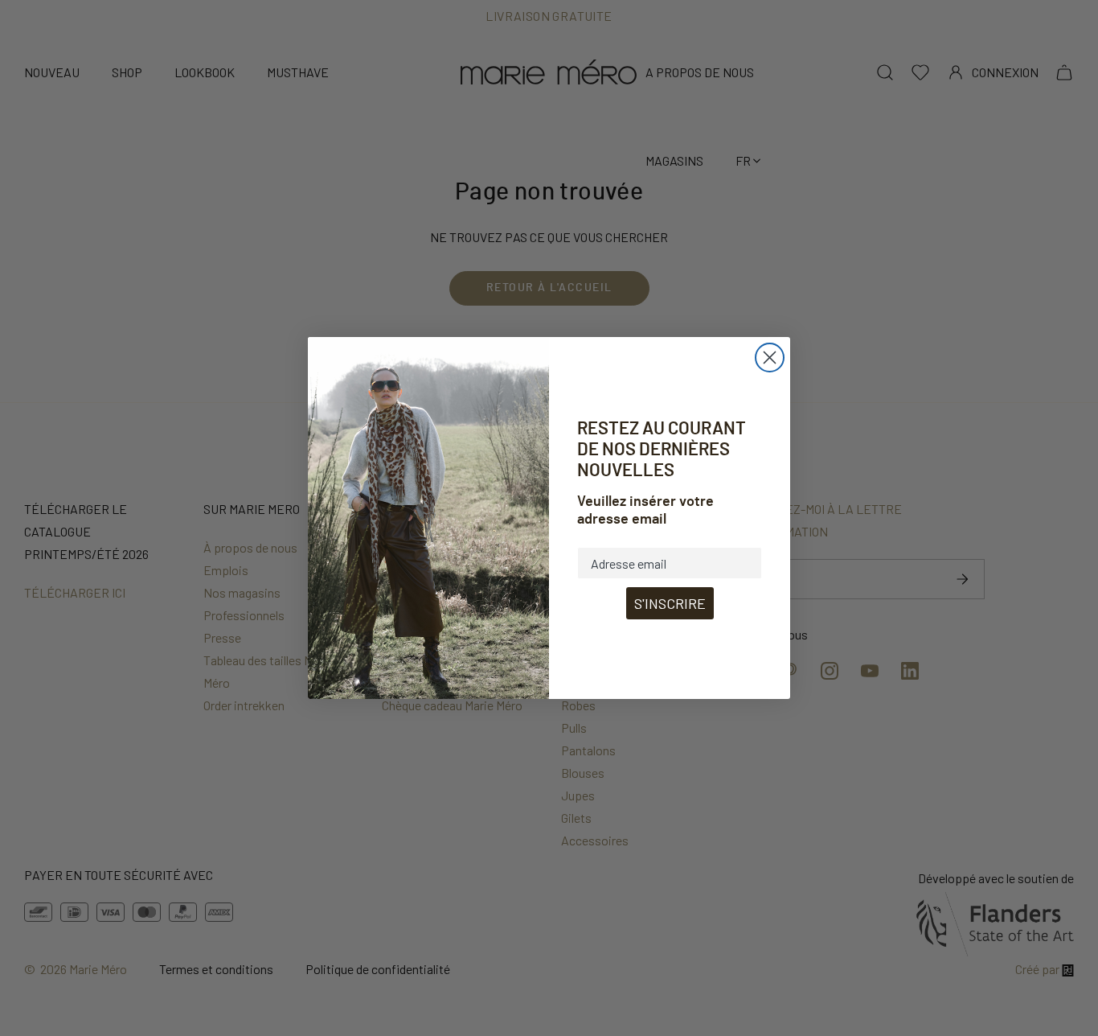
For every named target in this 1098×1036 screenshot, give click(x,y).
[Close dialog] (770, 357)
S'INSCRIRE (670, 603)
